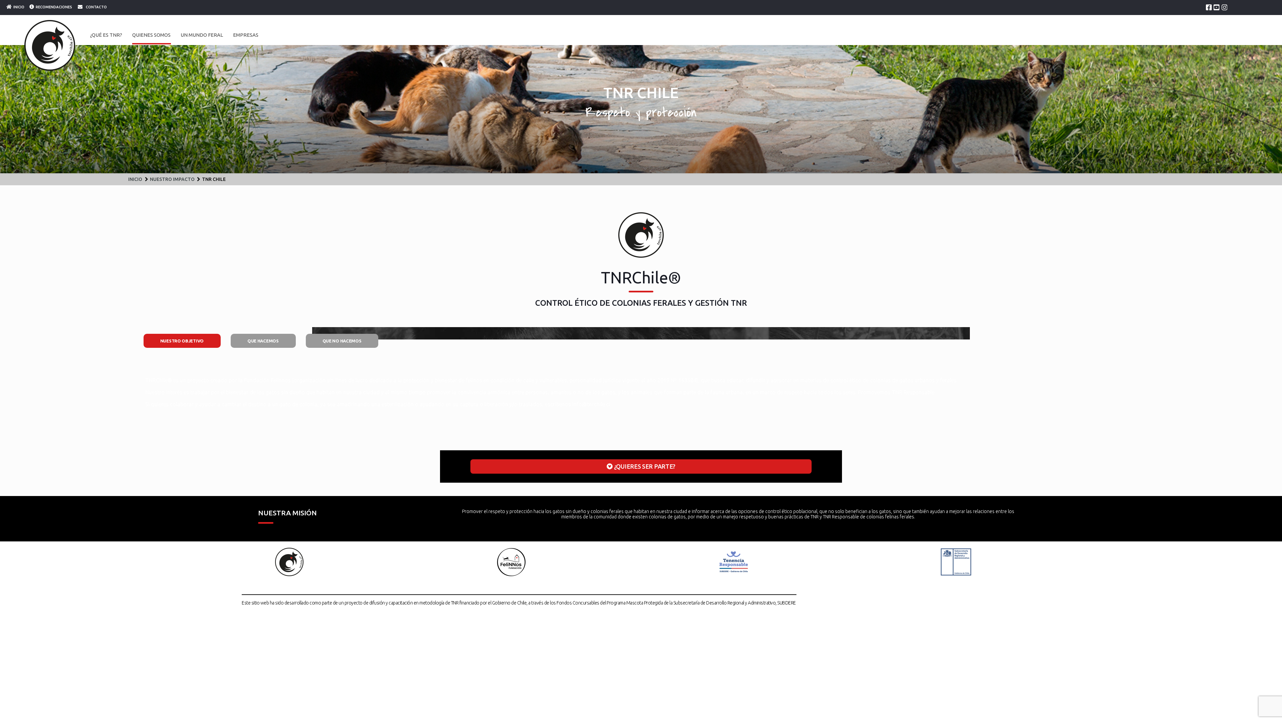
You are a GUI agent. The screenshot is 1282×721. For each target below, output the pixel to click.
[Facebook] (1209, 7)
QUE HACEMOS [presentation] (263, 340)
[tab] (182, 341)
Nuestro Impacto (172, 179)
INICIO (18, 7)
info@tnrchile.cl (591, 404)
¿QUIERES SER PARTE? (644, 466)
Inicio (135, 179)
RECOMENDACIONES (54, 7)
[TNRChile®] (49, 45)
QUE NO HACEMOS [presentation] (342, 340)
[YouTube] (1217, 7)
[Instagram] (1225, 7)
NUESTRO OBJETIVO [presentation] (182, 340)
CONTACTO (96, 7)
